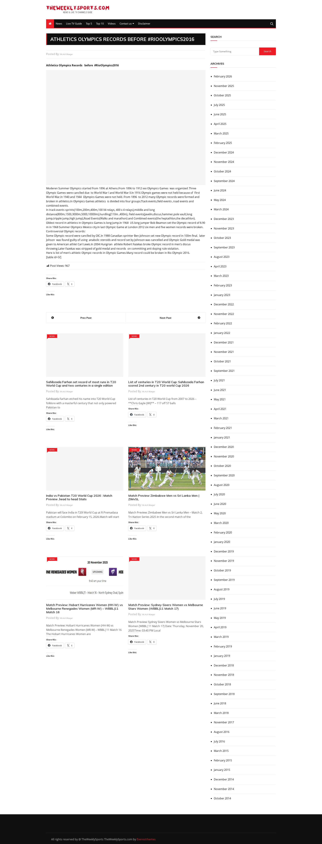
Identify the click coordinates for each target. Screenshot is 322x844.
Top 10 (100, 23)
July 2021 (219, 380)
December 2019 (224, 551)
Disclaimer (144, 23)
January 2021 (222, 437)
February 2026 (223, 76)
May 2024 (220, 200)
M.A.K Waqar (66, 54)
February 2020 (223, 532)
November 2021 (224, 352)
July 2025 (219, 105)
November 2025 (224, 86)
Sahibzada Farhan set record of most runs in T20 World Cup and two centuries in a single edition (81, 384)
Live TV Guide (74, 23)
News (59, 23)
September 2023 (224, 247)
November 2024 (224, 162)
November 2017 (224, 722)
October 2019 (222, 570)
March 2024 (221, 209)
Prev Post (86, 317)
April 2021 (220, 409)
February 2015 (223, 760)
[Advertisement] (125, 127)
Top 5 (89, 23)
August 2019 (221, 589)
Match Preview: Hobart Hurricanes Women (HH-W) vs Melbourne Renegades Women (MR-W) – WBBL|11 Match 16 (84, 608)
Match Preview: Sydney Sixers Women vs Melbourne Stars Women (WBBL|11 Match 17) (165, 607)
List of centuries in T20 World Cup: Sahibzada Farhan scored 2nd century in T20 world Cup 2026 (166, 384)
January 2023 (222, 295)
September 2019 (224, 580)
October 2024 (222, 171)
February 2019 (223, 646)
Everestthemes (146, 839)
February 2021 (223, 428)
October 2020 (222, 466)
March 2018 (221, 713)
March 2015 (221, 751)
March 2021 (221, 418)
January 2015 (222, 770)
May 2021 (220, 399)
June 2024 (220, 190)
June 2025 (220, 114)
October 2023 (222, 238)
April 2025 (220, 124)
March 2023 (221, 276)
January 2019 (222, 656)
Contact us (126, 23)
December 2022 (224, 304)
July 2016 (219, 741)
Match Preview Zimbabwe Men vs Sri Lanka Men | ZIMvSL (163, 497)
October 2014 (222, 798)
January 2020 (222, 542)
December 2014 (224, 779)
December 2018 (224, 665)
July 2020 (219, 494)
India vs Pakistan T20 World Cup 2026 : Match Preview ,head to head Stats (79, 497)
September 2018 (224, 694)
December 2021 (224, 342)
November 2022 (224, 314)
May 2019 (220, 618)
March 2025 (221, 133)
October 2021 (222, 361)
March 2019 (221, 637)
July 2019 (219, 599)
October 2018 (222, 684)
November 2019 (224, 561)
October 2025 (222, 95)
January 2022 (222, 333)
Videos (112, 23)
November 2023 (224, 228)
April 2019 (220, 627)
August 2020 (221, 485)
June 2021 (220, 390)
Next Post (165, 317)
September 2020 (224, 475)
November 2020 (224, 456)
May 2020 (220, 513)
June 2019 (220, 608)
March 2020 (221, 523)
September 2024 (224, 181)
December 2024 (224, 152)
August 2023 (221, 257)
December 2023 (224, 219)
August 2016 (221, 732)
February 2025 (223, 143)
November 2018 (224, 675)
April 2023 (220, 266)
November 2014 (224, 789)
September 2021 (224, 371)
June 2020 (220, 504)
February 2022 (223, 323)
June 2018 (220, 703)
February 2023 (223, 285)
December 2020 (224, 447)
